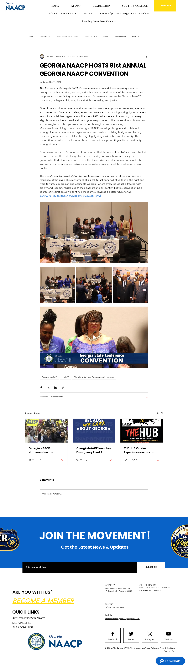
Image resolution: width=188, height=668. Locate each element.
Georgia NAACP (49, 377)
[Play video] (94, 337)
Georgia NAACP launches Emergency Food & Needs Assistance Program (93, 450)
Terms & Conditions (167, 648)
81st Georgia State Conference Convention (94, 377)
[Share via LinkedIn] (55, 387)
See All (160, 413)
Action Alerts (120, 36)
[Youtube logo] (168, 634)
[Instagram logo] (150, 634)
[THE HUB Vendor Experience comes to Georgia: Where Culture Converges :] (141, 431)
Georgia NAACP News (67, 36)
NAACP (65, 377)
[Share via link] (62, 387)
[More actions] (146, 56)
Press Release (45, 36)
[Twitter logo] (131, 634)
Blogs (105, 36)
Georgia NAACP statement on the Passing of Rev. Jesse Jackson (44, 450)
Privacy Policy (150, 648)
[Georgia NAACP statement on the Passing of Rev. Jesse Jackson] (46, 431)
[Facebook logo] (113, 634)
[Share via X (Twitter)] (48, 387)
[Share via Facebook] (41, 387)
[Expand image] (57, 285)
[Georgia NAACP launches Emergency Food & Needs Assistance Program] (94, 431)
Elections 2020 (90, 36)
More (134, 36)
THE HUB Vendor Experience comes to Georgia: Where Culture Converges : (140, 450)
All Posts (29, 36)
